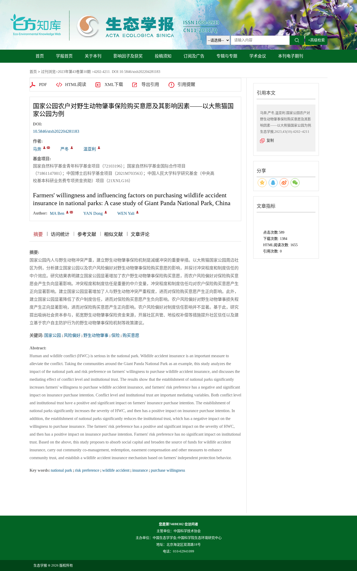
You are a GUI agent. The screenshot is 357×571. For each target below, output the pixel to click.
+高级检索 (316, 40)
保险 (115, 335)
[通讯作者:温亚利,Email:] (99, 147)
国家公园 (52, 335)
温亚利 (89, 149)
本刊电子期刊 (290, 56)
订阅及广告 (193, 56)
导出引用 (150, 84)
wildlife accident (115, 470)
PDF (43, 84)
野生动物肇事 (95, 335)
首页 (40, 56)
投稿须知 (163, 56)
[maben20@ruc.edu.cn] (48, 147)
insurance (140, 470)
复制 (270, 140)
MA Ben (57, 213)
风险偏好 (72, 335)
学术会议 (257, 56)
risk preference (87, 470)
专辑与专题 (226, 56)
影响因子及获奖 (128, 56)
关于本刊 (93, 56)
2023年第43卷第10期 (74, 72)
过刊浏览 (48, 72)
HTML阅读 (75, 84)
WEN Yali (125, 213)
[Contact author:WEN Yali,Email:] (137, 212)
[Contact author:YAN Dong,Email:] (106, 212)
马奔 (37, 149)
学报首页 (64, 56)
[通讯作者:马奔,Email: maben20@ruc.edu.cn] (44, 147)
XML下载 (114, 84)
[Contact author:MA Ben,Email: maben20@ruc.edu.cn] (67, 212)
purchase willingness (168, 470)
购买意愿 (131, 335)
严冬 (64, 149)
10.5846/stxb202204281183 (56, 131)
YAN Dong (93, 213)
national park (61, 470)
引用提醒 (186, 84)
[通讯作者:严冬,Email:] (72, 147)
